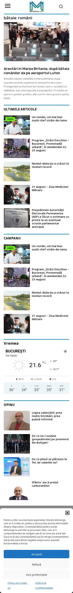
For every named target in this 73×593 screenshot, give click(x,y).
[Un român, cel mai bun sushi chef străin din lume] (17, 125)
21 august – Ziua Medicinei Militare (50, 188)
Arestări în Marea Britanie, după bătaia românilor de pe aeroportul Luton (36, 71)
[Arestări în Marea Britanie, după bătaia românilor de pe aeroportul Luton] (36, 41)
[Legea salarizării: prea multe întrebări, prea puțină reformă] (17, 420)
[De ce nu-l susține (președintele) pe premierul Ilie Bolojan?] (17, 444)
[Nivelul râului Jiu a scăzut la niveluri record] (17, 171)
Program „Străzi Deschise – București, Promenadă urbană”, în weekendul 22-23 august (50, 145)
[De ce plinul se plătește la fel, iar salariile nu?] (17, 467)
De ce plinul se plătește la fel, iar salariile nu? (49, 460)
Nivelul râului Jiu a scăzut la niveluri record (50, 165)
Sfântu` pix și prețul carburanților (45, 483)
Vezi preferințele (36, 574)
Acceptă (36, 554)
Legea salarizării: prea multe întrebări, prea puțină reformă (47, 416)
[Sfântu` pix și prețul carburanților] (17, 490)
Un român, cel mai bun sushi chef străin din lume (49, 118)
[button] (67, 513)
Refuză (36, 564)
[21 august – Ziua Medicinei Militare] (17, 194)
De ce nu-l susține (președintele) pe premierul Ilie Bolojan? (50, 439)
